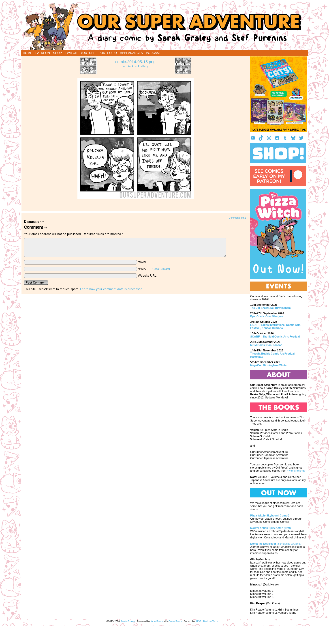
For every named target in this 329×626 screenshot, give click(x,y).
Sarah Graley (127, 621)
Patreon (42, 53)
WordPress (157, 621)
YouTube (87, 53)
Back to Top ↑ (210, 621)
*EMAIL (154, 269)
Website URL (147, 275)
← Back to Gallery (135, 66)
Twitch (71, 53)
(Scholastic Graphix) (275, 543)
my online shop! (296, 470)
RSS (198, 621)
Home (27, 53)
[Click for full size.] (135, 198)
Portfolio (107, 53)
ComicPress (175, 621)
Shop (57, 53)
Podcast (153, 53)
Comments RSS (237, 217)
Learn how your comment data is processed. (111, 289)
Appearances (131, 53)
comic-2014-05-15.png (135, 62)
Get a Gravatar (161, 269)
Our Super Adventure (164, 26)
